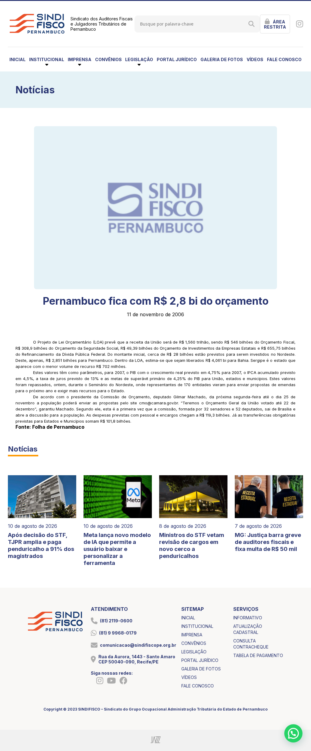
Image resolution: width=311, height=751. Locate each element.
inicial (17, 59)
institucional (197, 626)
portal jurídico (177, 59)
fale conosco (284, 59)
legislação (194, 651)
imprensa (191, 634)
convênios (108, 59)
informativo (247, 617)
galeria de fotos (221, 59)
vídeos (255, 59)
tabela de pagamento (258, 655)
